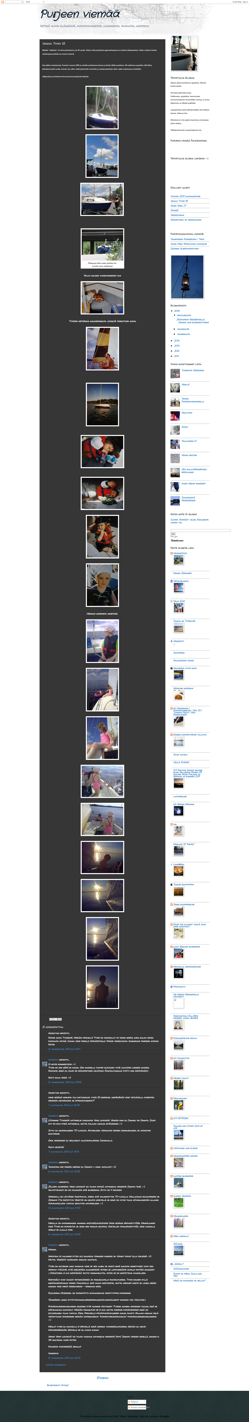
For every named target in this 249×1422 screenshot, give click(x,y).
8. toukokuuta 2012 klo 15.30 (64, 1357)
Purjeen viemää (79, 14)
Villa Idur (179, 601)
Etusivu (102, 1377)
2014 (177, 340)
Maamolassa (180, 1216)
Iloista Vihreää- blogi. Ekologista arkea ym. (190, 521)
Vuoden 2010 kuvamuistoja (185, 196)
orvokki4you (180, 553)
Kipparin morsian (183, 688)
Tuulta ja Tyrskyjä (184, 621)
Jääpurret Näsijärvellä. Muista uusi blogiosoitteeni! (193, 321)
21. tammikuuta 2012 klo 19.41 (64, 1049)
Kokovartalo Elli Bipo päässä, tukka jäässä (185, 1017)
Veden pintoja (189, 455)
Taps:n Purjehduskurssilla (192, 400)
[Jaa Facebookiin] (58, 1019)
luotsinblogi (179, 796)
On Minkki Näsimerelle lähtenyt (186, 995)
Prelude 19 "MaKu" (183, 844)
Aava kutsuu (180, 754)
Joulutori (186, 412)
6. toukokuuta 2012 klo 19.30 (64, 1234)
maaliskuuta (184, 315)
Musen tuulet (180, 1078)
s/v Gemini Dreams (183, 804)
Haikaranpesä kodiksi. (185, 1155)
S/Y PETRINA (180, 1118)
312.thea (177, 1243)
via (175, 824)
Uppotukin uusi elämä (185, 1148)
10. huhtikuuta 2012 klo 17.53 (64, 1208)
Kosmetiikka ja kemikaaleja (186, 219)
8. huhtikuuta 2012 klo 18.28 (64, 1171)
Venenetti (178, 641)
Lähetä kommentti (56, 1364)
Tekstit (134, 1401)
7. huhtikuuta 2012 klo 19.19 (63, 1151)
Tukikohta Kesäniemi (192, 370)
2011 (176, 356)
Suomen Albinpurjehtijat (185, 248)
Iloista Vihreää (182, 1196)
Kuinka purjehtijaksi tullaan (189, 734)
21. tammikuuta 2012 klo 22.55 (64, 1082)
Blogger (164, 1416)
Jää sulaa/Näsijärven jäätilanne (193, 471)
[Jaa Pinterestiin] (60, 1019)
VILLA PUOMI (181, 762)
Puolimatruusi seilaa (185, 1038)
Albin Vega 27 (178, 205)
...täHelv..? (178, 1264)
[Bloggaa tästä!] (53, 1019)
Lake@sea (178, 864)
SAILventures (181, 1268)
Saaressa (179, 652)
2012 (177, 351)
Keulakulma (180, 1098)
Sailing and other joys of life (188, 1127)
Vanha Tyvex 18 (179, 201)
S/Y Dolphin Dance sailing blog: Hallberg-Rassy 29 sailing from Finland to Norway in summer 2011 (187, 773)
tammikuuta (184, 334)
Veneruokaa (177, 215)
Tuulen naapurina (183, 884)
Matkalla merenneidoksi (187, 966)
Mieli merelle (180, 1236)
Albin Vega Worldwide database (189, 243)
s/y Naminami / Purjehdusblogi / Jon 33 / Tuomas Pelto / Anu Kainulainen (187, 711)
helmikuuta (183, 329)
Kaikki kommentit (139, 1407)
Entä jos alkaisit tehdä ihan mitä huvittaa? (189, 925)
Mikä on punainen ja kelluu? (189, 1280)
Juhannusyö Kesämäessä (188, 499)
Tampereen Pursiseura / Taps (187, 239)
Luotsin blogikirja (183, 1176)
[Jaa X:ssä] (55, 1019)
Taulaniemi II (188, 441)
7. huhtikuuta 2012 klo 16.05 (64, 1105)
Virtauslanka (180, 581)
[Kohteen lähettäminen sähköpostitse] (50, 1019)
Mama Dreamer (182, 573)
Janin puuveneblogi (183, 904)
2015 (177, 311)
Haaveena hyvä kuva (185, 668)
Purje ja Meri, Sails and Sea (187, 1274)
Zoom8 (174, 210)
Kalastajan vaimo (183, 660)
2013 (177, 345)
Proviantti (179, 986)
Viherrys (53, 1059)
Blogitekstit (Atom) (57, 1385)
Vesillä (185, 384)
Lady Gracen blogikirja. (186, 946)
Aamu (184, 426)
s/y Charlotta (181, 1058)
